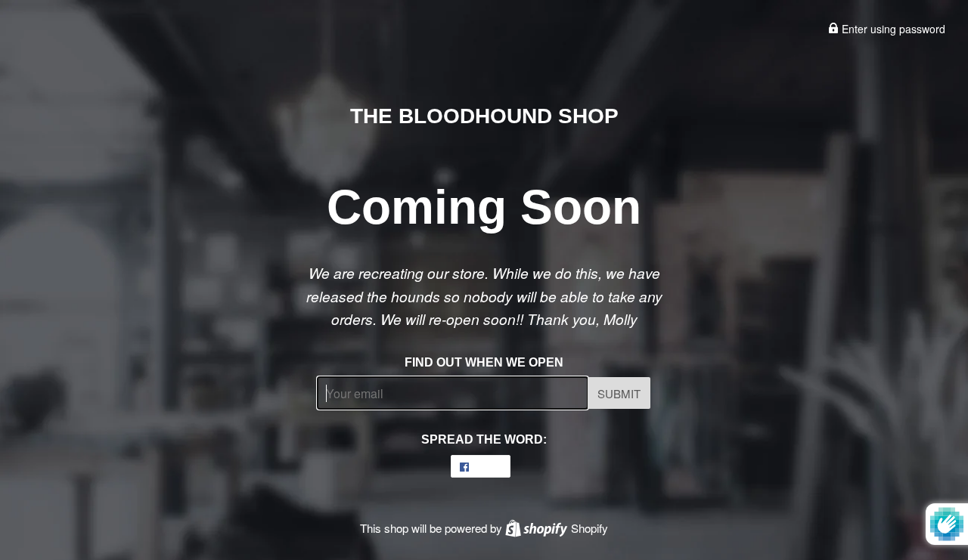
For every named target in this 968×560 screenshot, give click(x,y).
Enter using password (892, 28)
